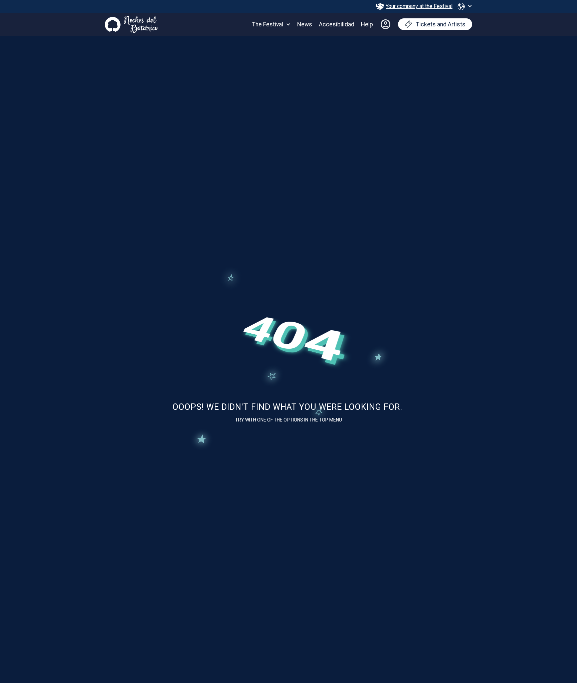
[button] (464, 6)
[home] (131, 23)
